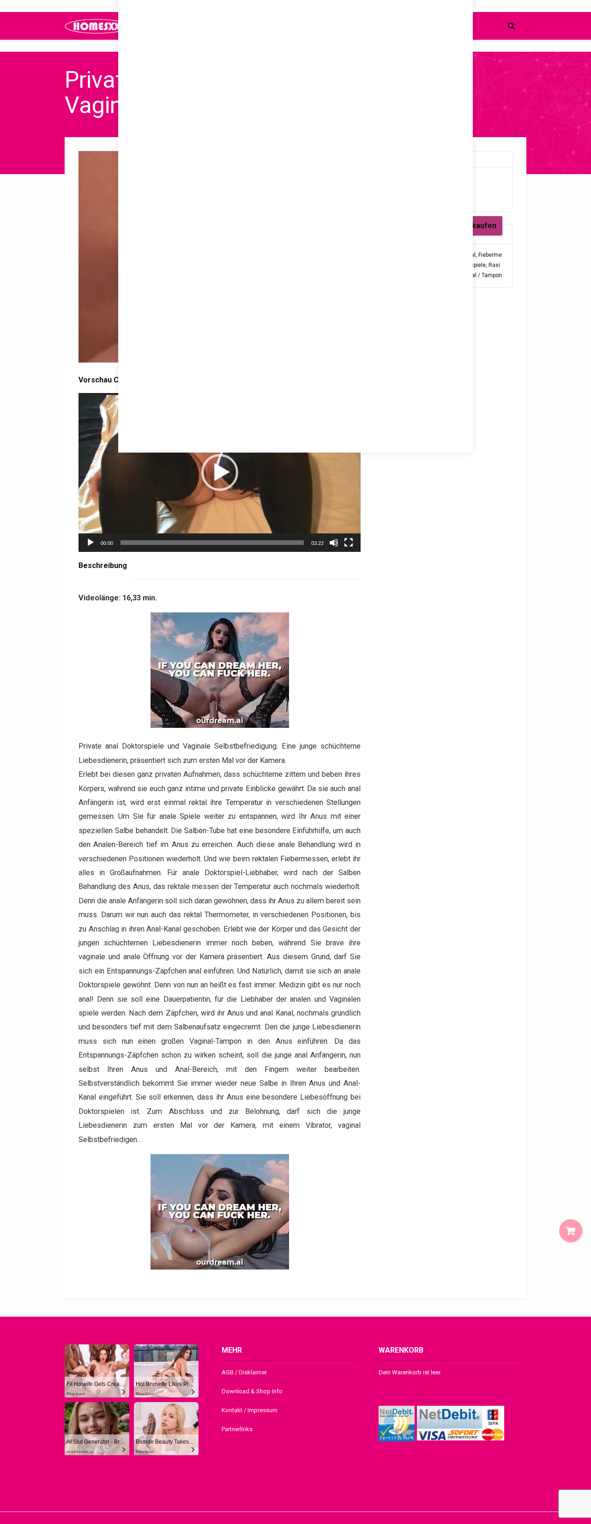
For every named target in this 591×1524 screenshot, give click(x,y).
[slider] (212, 542)
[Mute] (333, 542)
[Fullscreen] (348, 542)
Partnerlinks (237, 1429)
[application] (219, 472)
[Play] (90, 542)
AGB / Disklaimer (244, 1372)
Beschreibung (102, 565)
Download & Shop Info (252, 1391)
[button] (219, 472)
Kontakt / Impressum (249, 1410)
